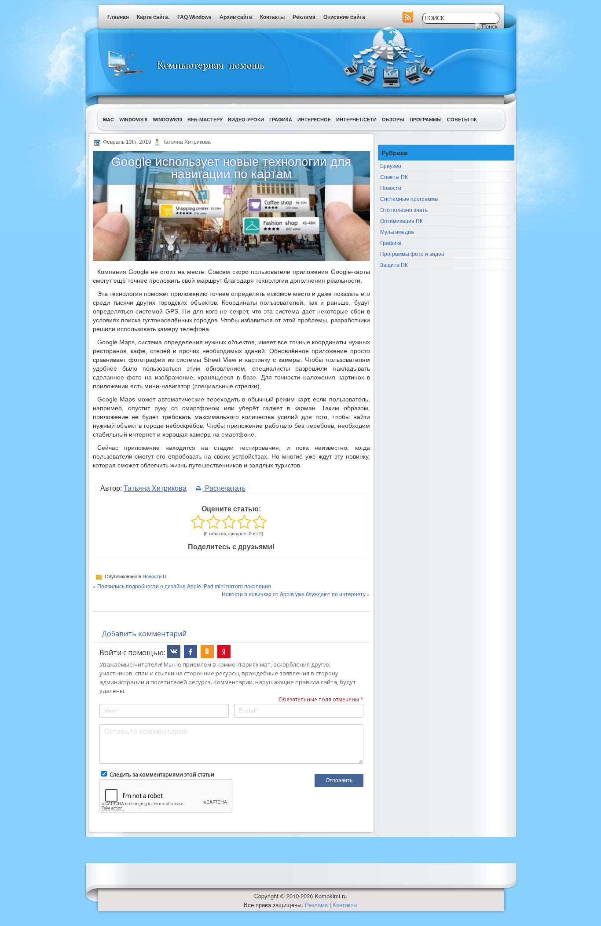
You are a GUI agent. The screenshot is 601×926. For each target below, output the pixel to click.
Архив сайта (236, 17)
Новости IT (155, 576)
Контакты (272, 17)
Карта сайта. (153, 17)
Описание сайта (344, 17)
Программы (426, 119)
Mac (108, 119)
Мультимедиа (397, 231)
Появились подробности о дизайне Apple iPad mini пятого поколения (184, 586)
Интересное (314, 119)
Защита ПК (394, 264)
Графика (280, 119)
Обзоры (393, 119)
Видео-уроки (246, 119)
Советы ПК (462, 119)
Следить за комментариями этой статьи (162, 774)
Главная (118, 17)
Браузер (390, 165)
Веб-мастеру (205, 119)
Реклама (304, 17)
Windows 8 (133, 119)
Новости (390, 187)
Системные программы (409, 198)
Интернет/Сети (356, 119)
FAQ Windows (194, 17)
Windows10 (167, 119)
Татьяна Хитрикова (155, 488)
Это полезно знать (404, 209)
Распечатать (224, 488)
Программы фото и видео (412, 253)
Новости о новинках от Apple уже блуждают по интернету (294, 594)
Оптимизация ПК (401, 220)
